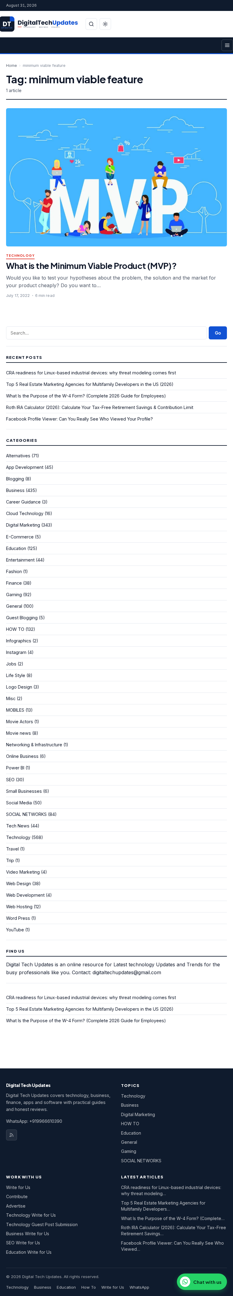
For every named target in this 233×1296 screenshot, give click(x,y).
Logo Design (19, 686)
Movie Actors (19, 721)
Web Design (18, 883)
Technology (20, 255)
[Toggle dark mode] (105, 24)
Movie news (18, 733)
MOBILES (15, 710)
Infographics (18, 640)
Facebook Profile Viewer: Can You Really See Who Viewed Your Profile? (79, 418)
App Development (24, 467)
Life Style (15, 675)
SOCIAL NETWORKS (26, 814)
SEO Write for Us (23, 1242)
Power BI (15, 767)
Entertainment (20, 559)
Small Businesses (24, 791)
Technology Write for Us (31, 1215)
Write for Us (18, 1187)
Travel (12, 848)
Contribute (17, 1196)
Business (15, 490)
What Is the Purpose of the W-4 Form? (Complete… (173, 1218)
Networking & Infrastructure (34, 744)
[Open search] (91, 24)
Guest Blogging (22, 617)
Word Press (18, 918)
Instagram (16, 652)
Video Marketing (23, 872)
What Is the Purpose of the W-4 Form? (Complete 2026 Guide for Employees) (86, 395)
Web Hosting (19, 906)
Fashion (14, 571)
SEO (10, 779)
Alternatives (18, 455)
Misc (10, 698)
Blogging (15, 478)
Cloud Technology (24, 513)
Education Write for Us (29, 1252)
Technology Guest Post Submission (42, 1224)
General (14, 606)
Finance (14, 583)
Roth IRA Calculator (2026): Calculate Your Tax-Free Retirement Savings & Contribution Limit (99, 407)
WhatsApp (139, 1287)
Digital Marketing (23, 525)
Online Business (22, 756)
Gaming (14, 594)
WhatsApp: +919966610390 (34, 1121)
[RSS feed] (11, 1134)
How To (88, 1287)
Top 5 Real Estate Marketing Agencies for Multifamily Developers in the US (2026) (90, 384)
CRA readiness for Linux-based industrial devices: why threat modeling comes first (91, 372)
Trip (10, 860)
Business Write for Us (27, 1233)
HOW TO (15, 629)
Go (218, 332)
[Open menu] (227, 45)
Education (16, 548)
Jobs (11, 663)
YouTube (15, 929)
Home (11, 65)
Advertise (15, 1205)
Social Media (19, 802)
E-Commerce (20, 536)
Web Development (25, 895)
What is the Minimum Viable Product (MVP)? (91, 265)
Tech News (17, 825)
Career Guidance (23, 501)
